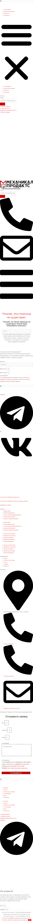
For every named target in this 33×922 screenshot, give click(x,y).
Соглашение (4, 375)
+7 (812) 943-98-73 (5, 106)
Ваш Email (3, 372)
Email (3, 737)
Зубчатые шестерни (9, 535)
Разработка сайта (5, 505)
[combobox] (8, 101)
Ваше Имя (3, 368)
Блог (4, 795)
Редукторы (6, 511)
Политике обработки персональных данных (14, 920)
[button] (16, 51)
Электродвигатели (9, 513)
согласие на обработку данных (17, 764)
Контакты (6, 15)
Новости (6, 13)
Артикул (2, 361)
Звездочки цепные (9, 539)
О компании (7, 9)
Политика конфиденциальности (9, 497)
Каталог (5, 788)
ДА (30, 920)
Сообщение (5, 743)
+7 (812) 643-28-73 (5, 108)
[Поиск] (2, 104)
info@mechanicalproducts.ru (8, 110)
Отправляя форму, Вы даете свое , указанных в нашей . (15, 379)
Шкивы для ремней (9, 516)
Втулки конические (9, 533)
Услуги (5, 789)
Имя (3, 723)
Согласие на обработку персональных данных (14, 501)
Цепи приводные (8, 541)
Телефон (4, 730)
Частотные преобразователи (12, 514)
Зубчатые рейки (8, 537)
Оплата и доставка (9, 11)
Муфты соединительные (10, 518)
